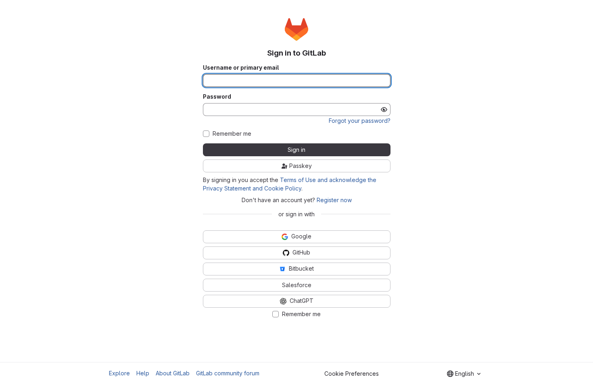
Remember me (232, 133)
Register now (334, 200)
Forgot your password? (359, 120)
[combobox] (463, 374)
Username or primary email (241, 67)
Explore (119, 373)
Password (217, 96)
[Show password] (384, 109)
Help (142, 373)
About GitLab (173, 373)
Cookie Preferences (351, 373)
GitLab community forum (227, 373)
